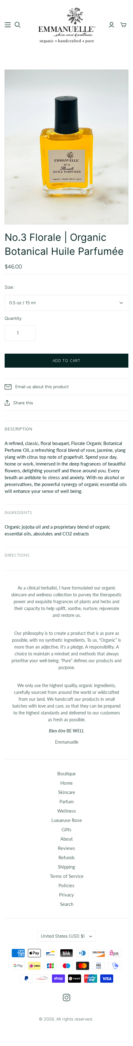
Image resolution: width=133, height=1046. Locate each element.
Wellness (66, 811)
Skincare (66, 792)
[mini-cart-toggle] (123, 24)
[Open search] (18, 25)
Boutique (66, 773)
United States (63, 936)
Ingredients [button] (18, 512)
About (66, 839)
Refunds (66, 857)
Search (66, 904)
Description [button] (18, 429)
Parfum (66, 801)
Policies (66, 885)
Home (66, 783)
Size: (9, 287)
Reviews (66, 848)
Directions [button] (17, 555)
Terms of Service (67, 876)
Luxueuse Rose (66, 820)
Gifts (66, 829)
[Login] (111, 24)
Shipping (66, 866)
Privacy (66, 894)
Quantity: (13, 318)
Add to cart (66, 360)
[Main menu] (8, 25)
